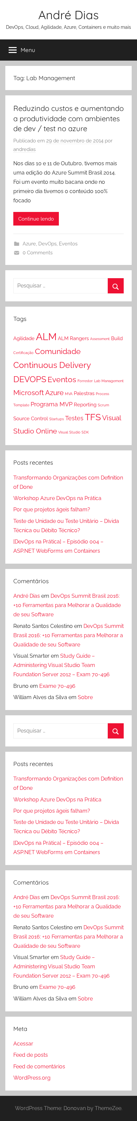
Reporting (85, 405)
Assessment (100, 339)
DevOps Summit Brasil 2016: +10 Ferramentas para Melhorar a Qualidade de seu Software (67, 605)
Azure (29, 244)
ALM (46, 336)
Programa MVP (51, 404)
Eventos (68, 244)
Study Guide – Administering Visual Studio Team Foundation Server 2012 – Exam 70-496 (61, 665)
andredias (24, 149)
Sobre (85, 697)
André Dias (68, 14)
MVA (68, 394)
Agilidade (24, 338)
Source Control (30, 419)
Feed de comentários (39, 1066)
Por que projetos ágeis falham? (51, 509)
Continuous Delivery (52, 365)
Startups (56, 419)
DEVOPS (29, 379)
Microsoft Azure (38, 392)
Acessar (23, 1044)
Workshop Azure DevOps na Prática (57, 498)
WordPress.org (32, 1078)
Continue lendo (36, 219)
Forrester (85, 381)
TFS (93, 417)
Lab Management (109, 381)
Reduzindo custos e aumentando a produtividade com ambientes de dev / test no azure (68, 118)
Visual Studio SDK (73, 432)
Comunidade (58, 351)
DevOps (47, 244)
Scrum (103, 405)
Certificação (23, 353)
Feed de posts (30, 1055)
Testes (74, 418)
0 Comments (38, 253)
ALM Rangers (73, 338)
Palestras (84, 393)
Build (117, 338)
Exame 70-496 (57, 686)
